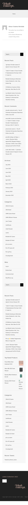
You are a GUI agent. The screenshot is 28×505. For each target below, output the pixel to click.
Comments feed (9, 274)
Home (14, 13)
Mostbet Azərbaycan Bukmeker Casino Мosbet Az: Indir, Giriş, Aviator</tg (13, 81)
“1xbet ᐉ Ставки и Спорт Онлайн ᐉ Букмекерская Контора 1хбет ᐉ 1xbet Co (14, 73)
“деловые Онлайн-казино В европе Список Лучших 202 (14, 152)
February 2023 (9, 187)
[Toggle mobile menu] (25, 7)
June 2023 (8, 172)
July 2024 (8, 164)
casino (7, 232)
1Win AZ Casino (9, 206)
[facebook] (2, 493)
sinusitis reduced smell (11, 110)
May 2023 (8, 176)
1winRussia (8, 225)
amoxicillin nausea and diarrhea (13, 118)
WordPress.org (9, 277)
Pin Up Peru (9, 251)
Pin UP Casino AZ (10, 248)
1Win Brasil (8, 209)
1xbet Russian (9, 229)
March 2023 (9, 183)
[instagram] (5, 493)
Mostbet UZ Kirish (10, 240)
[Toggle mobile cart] (22, 7)
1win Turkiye (9, 221)
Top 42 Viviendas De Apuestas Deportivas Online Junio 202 (14, 112)
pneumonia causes (10, 128)
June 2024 (8, 168)
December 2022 (10, 195)
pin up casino (9, 244)
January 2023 (9, 191)
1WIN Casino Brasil (10, 213)
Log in (7, 266)
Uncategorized (9, 255)
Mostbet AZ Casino (10, 236)
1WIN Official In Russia (11, 217)
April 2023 (8, 180)
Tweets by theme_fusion (11, 459)
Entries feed (9, 270)
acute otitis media (10, 149)
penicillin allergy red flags (12, 137)
